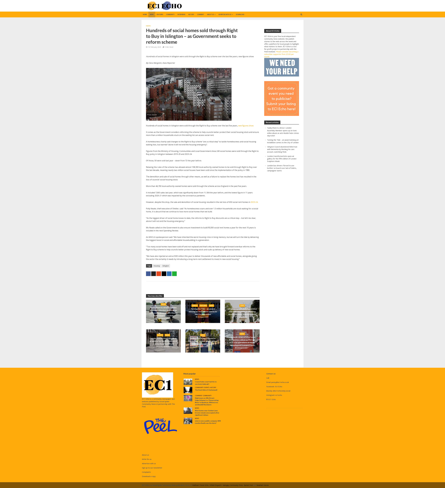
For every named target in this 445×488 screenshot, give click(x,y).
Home (145, 14)
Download (240, 14)
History (191, 14)
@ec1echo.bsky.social (281, 391)
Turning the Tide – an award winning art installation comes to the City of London (203, 311)
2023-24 (254, 202)
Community (170, 14)
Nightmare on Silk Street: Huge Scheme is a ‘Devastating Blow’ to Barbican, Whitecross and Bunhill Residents (206, 401)
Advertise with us (224, 14)
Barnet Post (248, 485)
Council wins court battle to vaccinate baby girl (206, 383)
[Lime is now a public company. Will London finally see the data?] (188, 421)
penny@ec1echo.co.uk (280, 382)
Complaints (146, 472)
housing (157, 266)
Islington (165, 266)
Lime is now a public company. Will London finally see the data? (208, 422)
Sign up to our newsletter (152, 468)
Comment (200, 14)
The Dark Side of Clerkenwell (206, 390)
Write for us (146, 459)
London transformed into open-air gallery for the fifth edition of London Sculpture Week (163, 341)
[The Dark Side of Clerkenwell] (188, 390)
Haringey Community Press (232, 485)
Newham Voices (263, 485)
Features (160, 14)
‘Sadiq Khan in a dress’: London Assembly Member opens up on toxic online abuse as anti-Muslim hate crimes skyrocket (163, 311)
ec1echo (278, 395)
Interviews (181, 14)
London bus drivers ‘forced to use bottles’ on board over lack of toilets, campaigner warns (202, 341)
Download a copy (149, 476)
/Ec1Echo (278, 386)
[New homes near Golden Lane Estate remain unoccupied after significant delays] (188, 410)
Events (194, 306)
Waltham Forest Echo (200, 485)
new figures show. (246, 125)
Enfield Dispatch (216, 485)
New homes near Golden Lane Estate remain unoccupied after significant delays (207, 413)
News (152, 14)
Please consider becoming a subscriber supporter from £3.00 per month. (281, 54)
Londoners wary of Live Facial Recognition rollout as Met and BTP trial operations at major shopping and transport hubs (242, 341)
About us (210, 14)
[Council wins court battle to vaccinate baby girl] (188, 381)
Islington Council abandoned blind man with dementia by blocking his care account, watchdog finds (242, 311)
